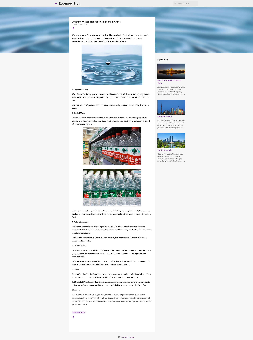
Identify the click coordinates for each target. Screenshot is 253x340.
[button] (73, 28)
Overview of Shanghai (164, 116)
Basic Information (79, 312)
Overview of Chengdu (164, 150)
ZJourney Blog (69, 3)
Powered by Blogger (127, 337)
